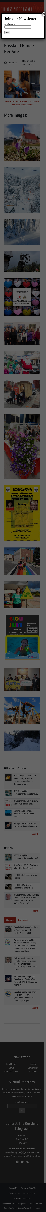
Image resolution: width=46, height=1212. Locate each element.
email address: (10, 24)
